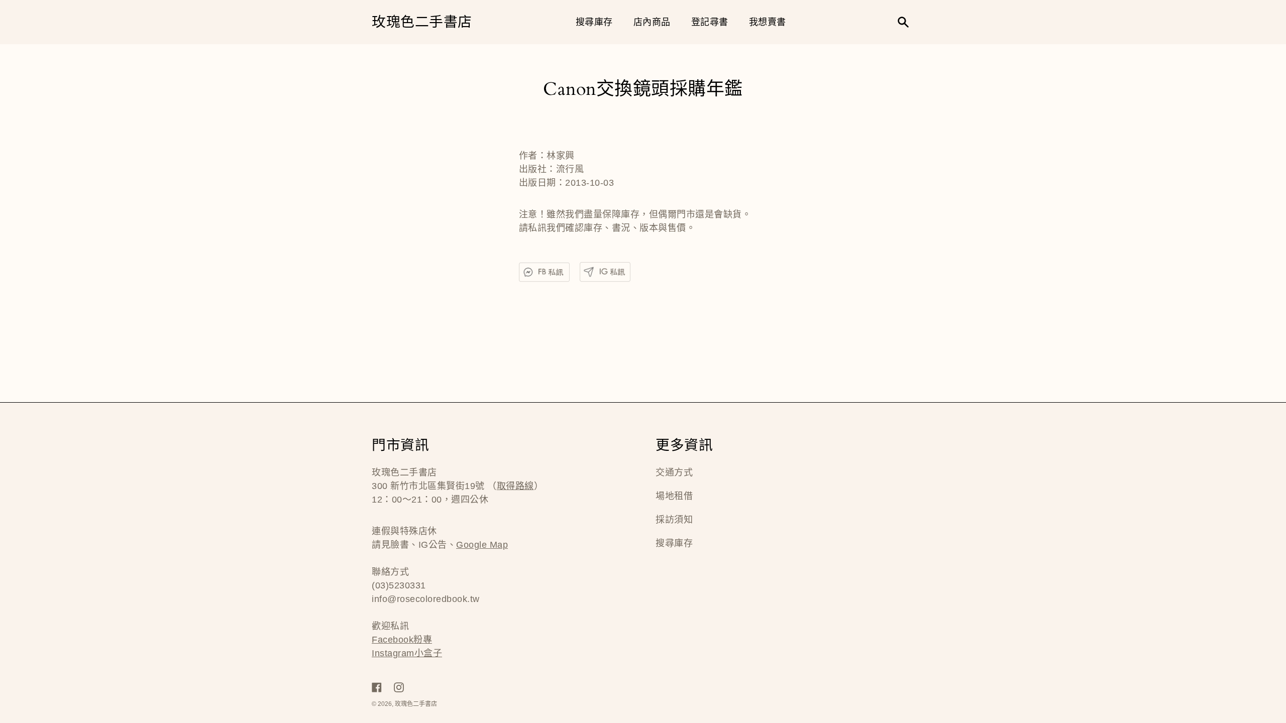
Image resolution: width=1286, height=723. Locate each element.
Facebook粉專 (402, 640)
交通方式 (674, 472)
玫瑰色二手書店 (422, 22)
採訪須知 (674, 520)
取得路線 (515, 486)
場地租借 (674, 496)
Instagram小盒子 (407, 653)
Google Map (482, 545)
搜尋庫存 (674, 543)
